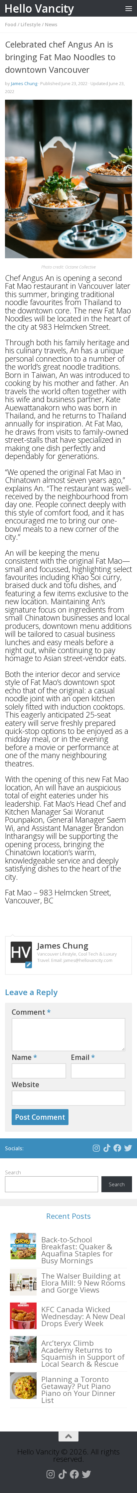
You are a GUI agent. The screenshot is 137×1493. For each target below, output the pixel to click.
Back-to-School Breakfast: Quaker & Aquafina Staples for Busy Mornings (77, 1250)
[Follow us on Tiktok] (107, 1148)
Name (24, 1057)
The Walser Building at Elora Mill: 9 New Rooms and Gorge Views (83, 1283)
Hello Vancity (39, 8)
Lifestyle (31, 24)
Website (25, 1084)
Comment (31, 1012)
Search (13, 1172)
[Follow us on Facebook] (117, 1148)
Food (10, 24)
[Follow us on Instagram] (96, 1148)
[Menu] (128, 8)
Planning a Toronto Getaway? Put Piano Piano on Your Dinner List (78, 1389)
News (51, 24)
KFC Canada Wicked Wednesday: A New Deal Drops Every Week (83, 1316)
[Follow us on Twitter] (128, 1148)
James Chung (24, 83)
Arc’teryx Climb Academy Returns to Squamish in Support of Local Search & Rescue (83, 1353)
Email (83, 1057)
